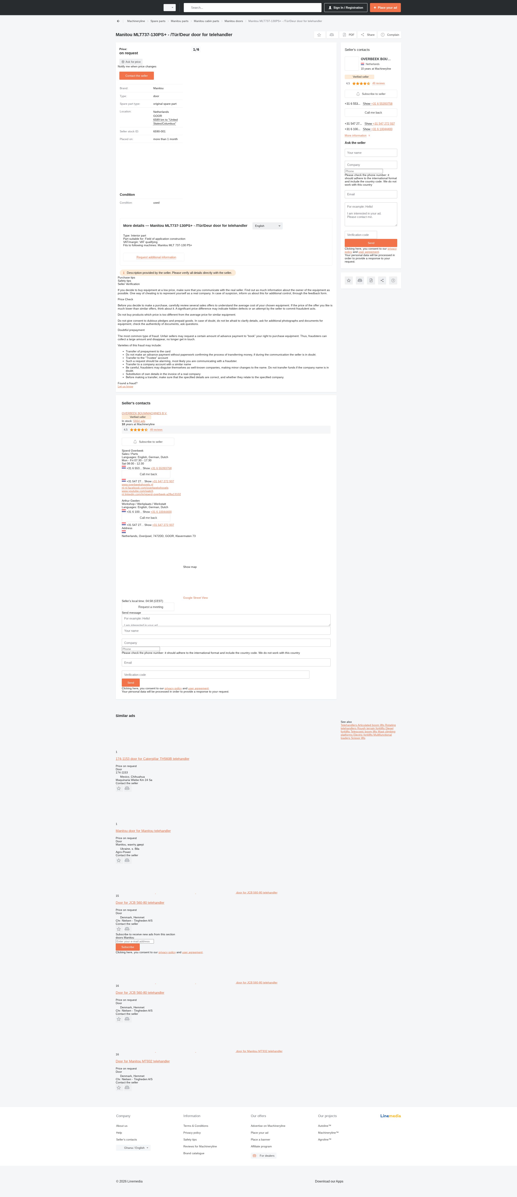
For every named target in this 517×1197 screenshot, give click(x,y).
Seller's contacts (126, 1139)
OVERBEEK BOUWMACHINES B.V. (144, 413)
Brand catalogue (193, 1153)
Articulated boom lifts (371, 725)
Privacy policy (192, 1132)
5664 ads (139, 421)
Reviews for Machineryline (200, 1146)
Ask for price (133, 61)
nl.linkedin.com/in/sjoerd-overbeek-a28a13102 (151, 494)
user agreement (198, 688)
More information (356, 135)
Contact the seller (136, 75)
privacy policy (173, 688)
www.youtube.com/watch (137, 491)
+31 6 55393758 (161, 468)
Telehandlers (349, 725)
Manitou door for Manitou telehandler (143, 831)
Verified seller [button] (138, 417)
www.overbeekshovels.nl (137, 484)
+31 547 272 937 (163, 481)
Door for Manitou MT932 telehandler (143, 1061)
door (156, 96)
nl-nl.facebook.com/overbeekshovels (145, 487)
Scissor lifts (358, 738)
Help (119, 1132)
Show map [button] (190, 566)
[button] (320, 34)
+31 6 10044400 (161, 511)
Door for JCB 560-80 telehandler (140, 903)
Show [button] (147, 468)
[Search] (187, 7)
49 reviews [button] (156, 429)
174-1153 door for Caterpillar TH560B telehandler (152, 759)
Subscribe (127, 947)
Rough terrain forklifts (371, 728)
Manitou (158, 88)
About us (121, 1125)
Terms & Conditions (195, 1125)
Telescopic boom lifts (364, 731)
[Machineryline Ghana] (137, 7)
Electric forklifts (363, 734)
